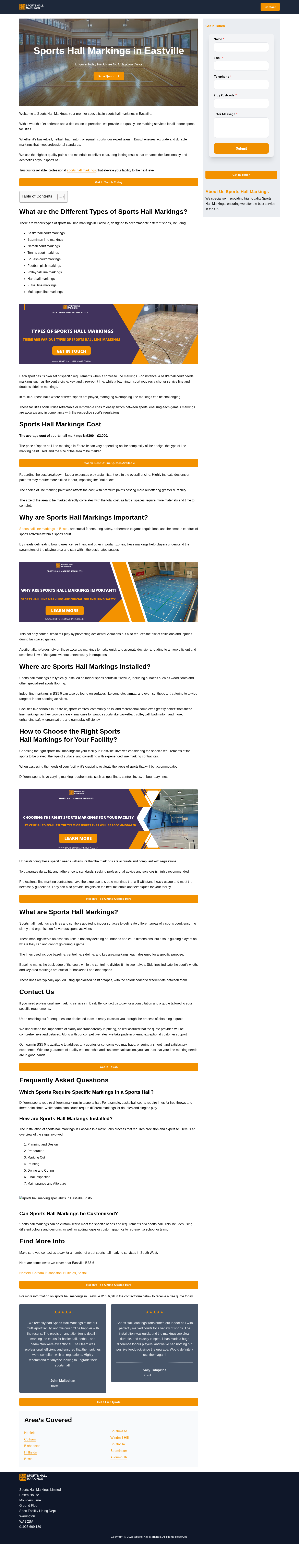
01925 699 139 (30, 1527)
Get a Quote (106, 76)
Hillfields (69, 1273)
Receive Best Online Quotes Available (109, 463)
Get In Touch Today (108, 182)
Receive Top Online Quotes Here (108, 898)
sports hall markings (81, 170)
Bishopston (53, 1273)
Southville (117, 1444)
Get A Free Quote (109, 1402)
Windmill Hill (119, 1437)
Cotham (38, 1273)
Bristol (82, 1273)
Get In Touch (109, 1066)
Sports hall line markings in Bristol (43, 529)
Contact (270, 7)
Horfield (25, 1273)
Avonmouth (118, 1457)
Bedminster (118, 1450)
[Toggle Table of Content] (58, 196)
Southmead (118, 1431)
